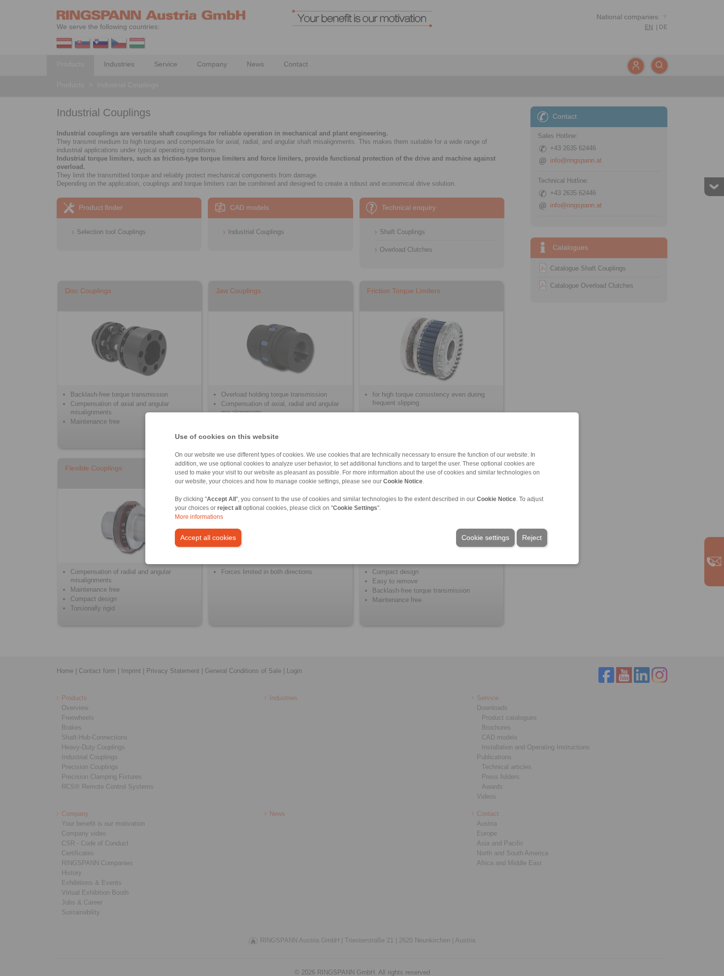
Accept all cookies (208, 537)
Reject (532, 537)
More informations (199, 517)
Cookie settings (485, 537)
